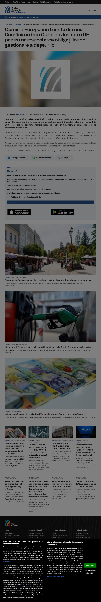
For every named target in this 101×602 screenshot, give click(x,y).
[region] (50, 570)
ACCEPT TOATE (90, 565)
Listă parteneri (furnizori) (55, 576)
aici (21, 584)
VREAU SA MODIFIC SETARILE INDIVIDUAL (90, 572)
